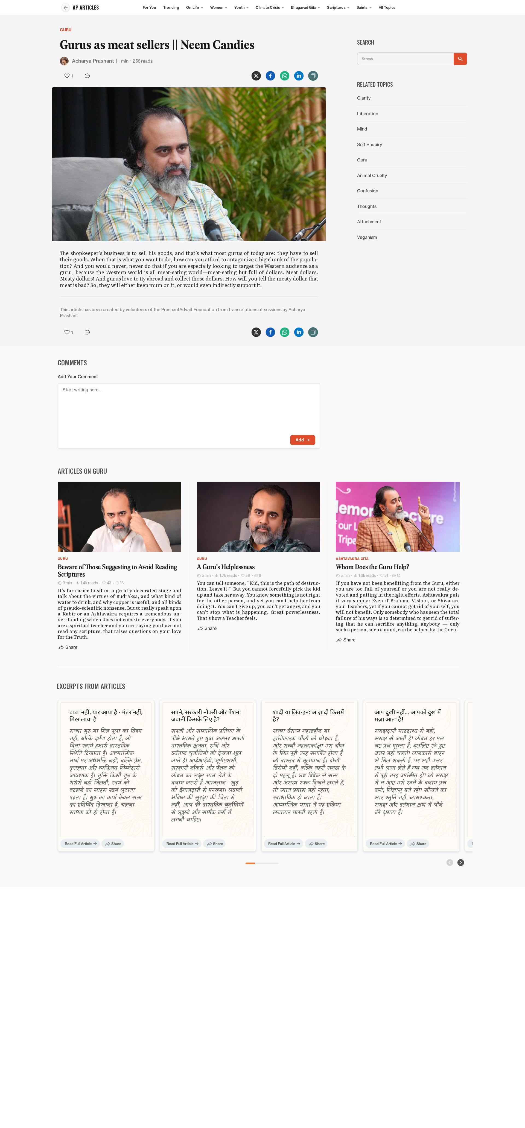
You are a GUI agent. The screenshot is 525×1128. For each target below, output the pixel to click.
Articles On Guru (82, 470)
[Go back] (65, 7)
